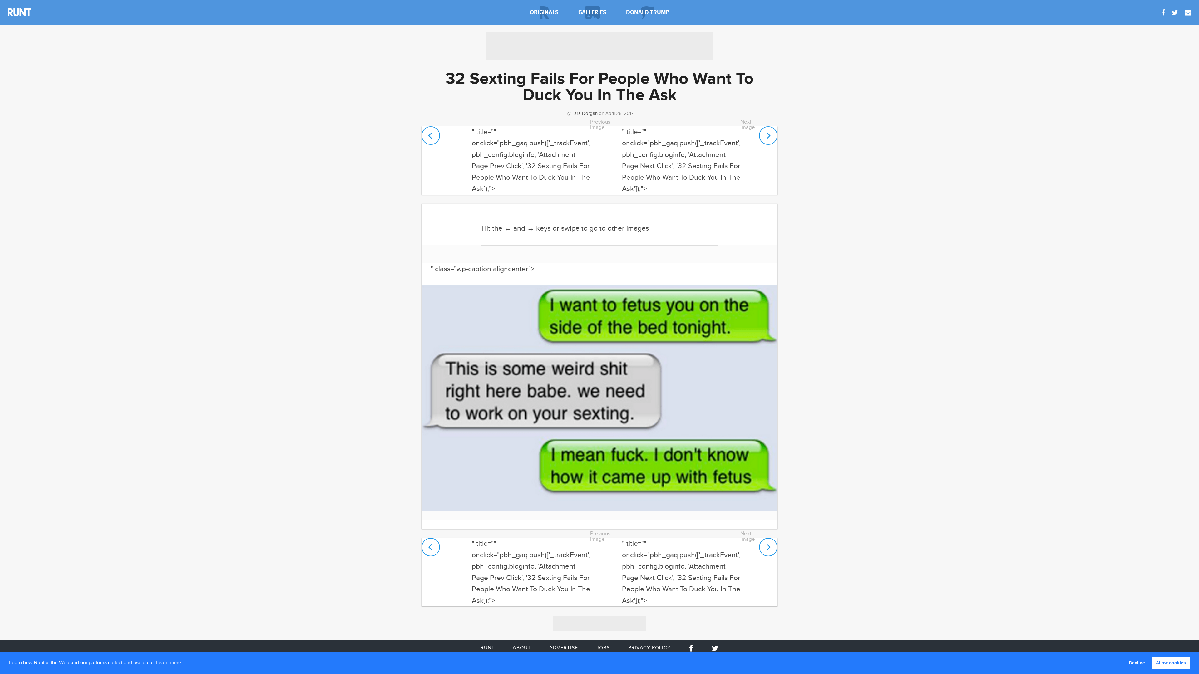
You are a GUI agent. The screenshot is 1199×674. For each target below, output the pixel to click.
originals (544, 12)
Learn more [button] (168, 662)
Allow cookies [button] (1171, 662)
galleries (592, 12)
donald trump (647, 12)
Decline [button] (1137, 662)
